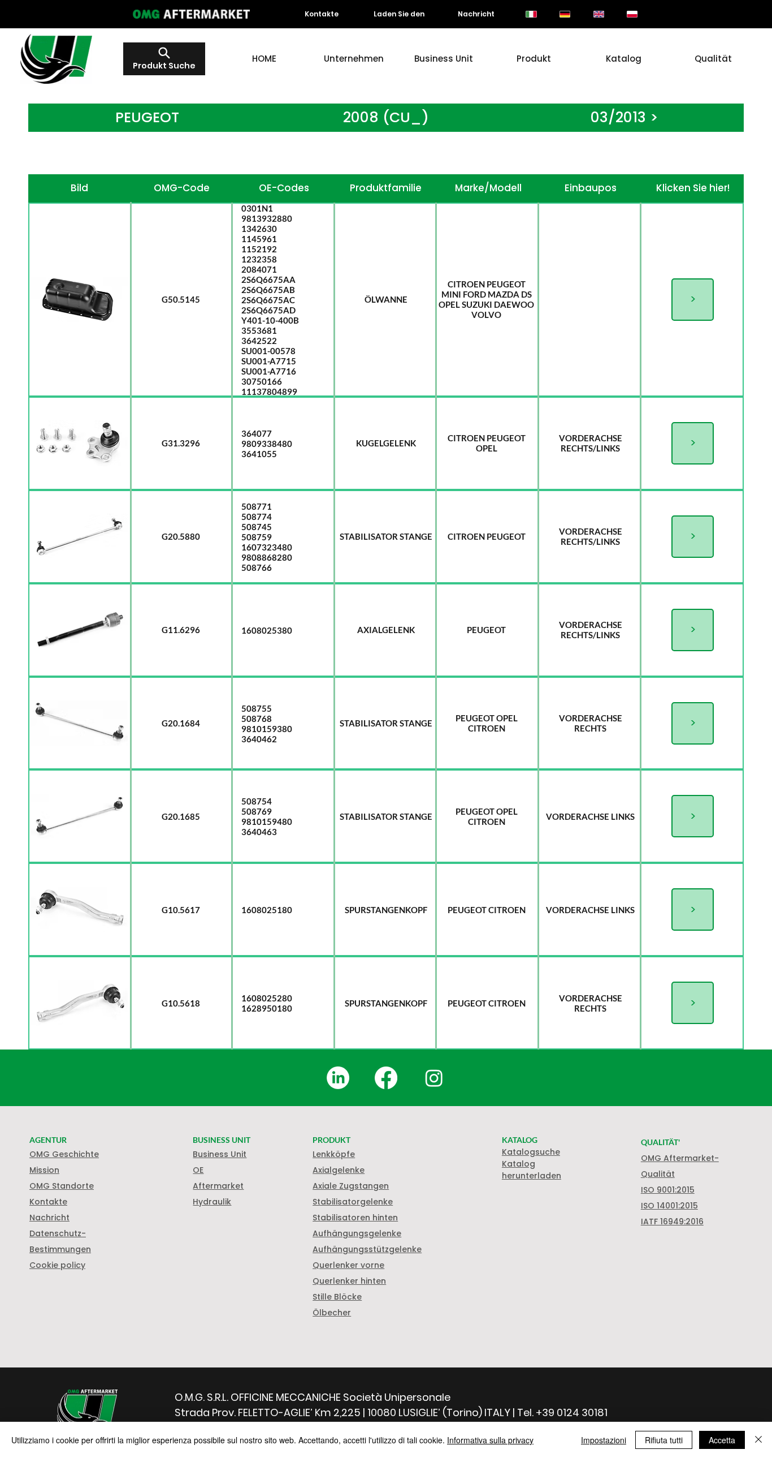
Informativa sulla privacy (490, 1440)
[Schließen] (758, 1440)
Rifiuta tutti (664, 1440)
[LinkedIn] (338, 1077)
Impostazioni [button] (603, 1440)
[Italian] (531, 14)
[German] (565, 14)
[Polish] (632, 14)
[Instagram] (434, 1077)
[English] (598, 14)
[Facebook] (386, 1077)
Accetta (722, 1440)
